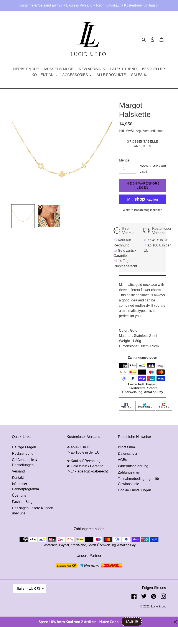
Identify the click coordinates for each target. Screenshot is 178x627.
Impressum (126, 447)
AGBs (122, 460)
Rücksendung (22, 453)
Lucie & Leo (158, 606)
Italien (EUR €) (28, 588)
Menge (124, 160)
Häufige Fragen (24, 447)
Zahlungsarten (129, 472)
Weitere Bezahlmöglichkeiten (142, 209)
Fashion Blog (22, 502)
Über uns (19, 495)
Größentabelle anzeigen (142, 144)
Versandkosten (153, 131)
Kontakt (18, 477)
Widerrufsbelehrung (133, 466)
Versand (18, 471)
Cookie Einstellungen (134, 490)
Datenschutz (127, 453)
